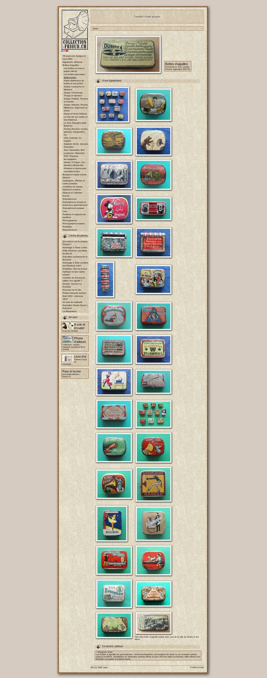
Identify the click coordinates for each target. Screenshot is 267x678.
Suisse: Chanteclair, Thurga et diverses (73, 94)
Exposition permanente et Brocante (75, 258)
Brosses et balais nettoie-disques (75, 176)
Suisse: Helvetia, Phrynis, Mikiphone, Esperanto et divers (76, 108)
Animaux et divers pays (75, 168)
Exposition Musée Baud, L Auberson (75, 306)
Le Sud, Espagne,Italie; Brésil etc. (75, 124)
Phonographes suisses (74, 223)
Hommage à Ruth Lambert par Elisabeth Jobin (75, 264)
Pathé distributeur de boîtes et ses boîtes (74, 82)
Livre (65, 211)
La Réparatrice (70, 311)
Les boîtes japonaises (74, 74)
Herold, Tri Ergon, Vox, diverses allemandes (75, 163)
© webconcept (197, 667)
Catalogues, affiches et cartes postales (74, 182)
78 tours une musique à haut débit (74, 57)
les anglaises (70, 159)
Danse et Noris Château (75, 114)
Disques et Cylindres (72, 193)
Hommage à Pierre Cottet (75, 247)
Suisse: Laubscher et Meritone (74, 88)
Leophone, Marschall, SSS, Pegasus (74, 154)
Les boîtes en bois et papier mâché (74, 69)
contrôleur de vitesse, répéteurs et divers (73, 188)
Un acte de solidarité (72, 302)
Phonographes (70, 220)
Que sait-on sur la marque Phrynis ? (75, 243)
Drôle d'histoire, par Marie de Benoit (75, 252)
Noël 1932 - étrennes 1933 (73, 297)
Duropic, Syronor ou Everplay (72, 285)
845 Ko (186, 69)
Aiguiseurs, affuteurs (72, 62)
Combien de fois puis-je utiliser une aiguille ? (74, 279)
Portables (67, 227)
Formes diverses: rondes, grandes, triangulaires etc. (76, 132)
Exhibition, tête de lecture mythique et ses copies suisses (75, 272)
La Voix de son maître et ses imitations (75, 118)
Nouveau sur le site (72, 290)
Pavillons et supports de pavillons (74, 215)
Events (66, 196)
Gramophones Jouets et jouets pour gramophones (75, 203)
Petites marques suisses (74, 293)
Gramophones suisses (73, 208)
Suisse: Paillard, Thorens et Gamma (76, 100)
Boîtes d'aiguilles (71, 65)
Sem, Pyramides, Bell (74, 150)
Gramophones (69, 199)
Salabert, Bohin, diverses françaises (76, 145)
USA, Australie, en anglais (72, 139)
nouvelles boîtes (72, 171)
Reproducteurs (70, 230)
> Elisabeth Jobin (104, 652)
